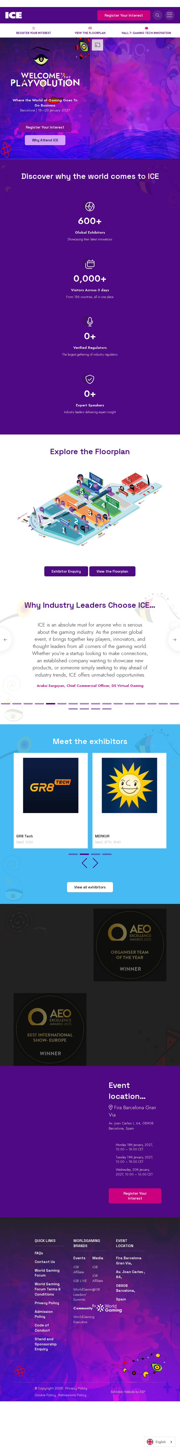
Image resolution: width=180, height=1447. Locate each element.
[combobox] (159, 1442)
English (161, 1441)
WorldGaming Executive (83, 1319)
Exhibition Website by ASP (128, 1392)
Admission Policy (44, 1314)
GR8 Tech (24, 836)
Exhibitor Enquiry (66, 571)
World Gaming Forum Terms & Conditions (48, 1289)
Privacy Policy (47, 1303)
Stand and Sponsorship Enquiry (46, 1344)
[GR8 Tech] (51, 795)
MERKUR (102, 836)
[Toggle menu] (170, 15)
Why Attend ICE (45, 140)
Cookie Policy (45, 1395)
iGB (95, 1267)
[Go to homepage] (13, 15)
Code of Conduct (42, 1328)
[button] (5, 703)
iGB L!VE (80, 1280)
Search (157, 15)
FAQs (39, 1253)
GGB (96, 1289)
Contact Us (45, 1261)
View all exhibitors (90, 887)
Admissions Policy (72, 1395)
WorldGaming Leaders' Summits (83, 1294)
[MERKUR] (129, 795)
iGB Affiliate (78, 1269)
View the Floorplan (112, 571)
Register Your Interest (124, 15)
